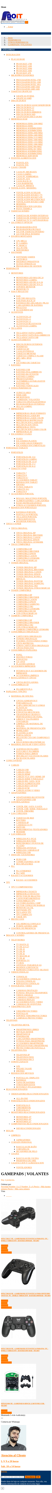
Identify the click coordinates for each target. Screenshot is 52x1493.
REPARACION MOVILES (22, 1073)
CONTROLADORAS (20, 802)
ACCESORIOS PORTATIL (22, 494)
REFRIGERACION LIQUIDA (29, 206)
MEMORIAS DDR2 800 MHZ (29, 146)
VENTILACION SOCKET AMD (30, 202)
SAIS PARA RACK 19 (25, 301)
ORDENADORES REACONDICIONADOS (30, 1094)
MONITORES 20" (24, 1119)
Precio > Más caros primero (19, 1189)
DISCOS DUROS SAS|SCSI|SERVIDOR (33, 105)
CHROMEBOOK (23, 1108)
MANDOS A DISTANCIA (27, 967)
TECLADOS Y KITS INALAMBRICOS (33, 335)
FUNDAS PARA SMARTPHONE (30, 1041)
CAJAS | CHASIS (18, 167)
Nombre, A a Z (15, 1187)
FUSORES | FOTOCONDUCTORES (31, 641)
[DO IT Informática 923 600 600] (14, 20)
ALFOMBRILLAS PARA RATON (30, 381)
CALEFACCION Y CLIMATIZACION (27, 1163)
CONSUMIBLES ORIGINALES (24, 632)
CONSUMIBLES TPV (25, 901)
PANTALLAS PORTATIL (27, 514)
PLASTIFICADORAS (25, 664)
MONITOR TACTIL (24, 908)
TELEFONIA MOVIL (20, 1025)
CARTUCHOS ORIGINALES (29, 636)
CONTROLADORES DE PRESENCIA (32, 933)
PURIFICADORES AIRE (26, 926)
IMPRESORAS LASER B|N (28, 416)
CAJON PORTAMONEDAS (28, 898)
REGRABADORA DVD (26, 227)
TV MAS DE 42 (23, 956)
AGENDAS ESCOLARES (27, 749)
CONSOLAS (21, 977)
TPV (8, 882)
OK (38, 1477)
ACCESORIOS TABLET (26, 480)
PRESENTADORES (24, 379)
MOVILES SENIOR (24, 1032)
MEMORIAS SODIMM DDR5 (29, 128)
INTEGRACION (13, 55)
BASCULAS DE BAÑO (26, 1147)
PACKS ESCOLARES (25, 758)
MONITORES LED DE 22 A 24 (29, 282)
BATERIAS (21, 1080)
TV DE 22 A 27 (22, 947)
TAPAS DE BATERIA (25, 1082)
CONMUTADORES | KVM (28, 862)
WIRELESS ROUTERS (26, 841)
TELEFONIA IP (23, 1055)
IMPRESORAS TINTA (26, 427)
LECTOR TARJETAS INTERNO (30, 232)
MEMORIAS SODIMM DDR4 (29, 130)
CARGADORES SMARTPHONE (30, 1039)
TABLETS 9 (21, 491)
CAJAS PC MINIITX (25, 186)
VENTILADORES (24, 1167)
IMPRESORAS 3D (24, 432)
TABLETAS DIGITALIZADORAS (31, 402)
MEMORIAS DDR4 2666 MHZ (29, 133)
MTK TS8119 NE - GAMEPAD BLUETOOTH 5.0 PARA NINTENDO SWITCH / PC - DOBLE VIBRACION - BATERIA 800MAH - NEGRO (25, 1295)
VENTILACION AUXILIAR (28, 192)
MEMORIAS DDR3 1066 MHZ (29, 144)
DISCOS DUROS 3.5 (25, 110)
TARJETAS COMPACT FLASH (29, 356)
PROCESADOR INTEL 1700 (28, 80)
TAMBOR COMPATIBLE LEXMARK (32, 629)
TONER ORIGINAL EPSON (28, 574)
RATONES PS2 (22, 383)
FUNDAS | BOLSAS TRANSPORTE (32, 993)
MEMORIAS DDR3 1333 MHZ (29, 142)
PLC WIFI (20, 873)
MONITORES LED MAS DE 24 (29, 278)
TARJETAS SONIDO (20, 211)
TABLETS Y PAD (18, 468)
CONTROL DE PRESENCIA (23, 928)
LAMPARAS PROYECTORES (29, 1018)
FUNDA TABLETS (24, 487)
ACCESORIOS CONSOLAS (28, 979)
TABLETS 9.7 (22, 478)
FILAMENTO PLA (24, 689)
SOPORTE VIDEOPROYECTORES (31, 1016)
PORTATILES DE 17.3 (25, 464)
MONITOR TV (22, 289)
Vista (3, 1191)
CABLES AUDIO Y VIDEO (28, 790)
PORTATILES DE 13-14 (26, 461)
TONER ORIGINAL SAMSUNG (30, 583)
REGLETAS (21, 307)
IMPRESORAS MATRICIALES (29, 420)
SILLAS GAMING (24, 406)
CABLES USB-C (23, 772)
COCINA (15, 1154)
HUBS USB (21, 859)
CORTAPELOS (22, 1149)
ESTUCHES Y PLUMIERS (27, 751)
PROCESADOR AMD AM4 (28, 87)
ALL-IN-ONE (22, 1098)
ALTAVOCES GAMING (26, 326)
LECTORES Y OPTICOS (21, 222)
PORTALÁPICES (23, 735)
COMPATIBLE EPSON (26, 553)
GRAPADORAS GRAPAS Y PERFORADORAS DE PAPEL (29, 715)
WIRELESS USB (23, 852)
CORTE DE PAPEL (24, 710)
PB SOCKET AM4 (24, 68)
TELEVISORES (18, 940)
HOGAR (10, 1131)
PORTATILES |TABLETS (17, 448)
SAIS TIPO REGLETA (25, 298)
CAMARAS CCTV (24, 825)
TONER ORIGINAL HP (26, 567)
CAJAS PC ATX (23, 179)
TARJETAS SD (22, 349)
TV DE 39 (20, 951)
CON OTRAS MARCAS (26, 560)
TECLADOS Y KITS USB (27, 337)
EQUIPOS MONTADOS (21, 236)
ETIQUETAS (21, 659)
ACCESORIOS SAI (24, 310)
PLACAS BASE (18, 59)
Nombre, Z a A (27, 1187)
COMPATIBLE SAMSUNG (28, 604)
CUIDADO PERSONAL (21, 1142)
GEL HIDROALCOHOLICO (28, 924)
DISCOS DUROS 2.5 (25, 107)
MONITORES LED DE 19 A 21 (29, 284)
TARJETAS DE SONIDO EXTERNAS (32, 218)
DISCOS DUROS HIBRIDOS (28, 112)
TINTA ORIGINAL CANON (28, 537)
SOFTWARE (16, 252)
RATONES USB (23, 370)
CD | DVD (20, 662)
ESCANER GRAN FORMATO (29, 443)
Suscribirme (30, 1477)
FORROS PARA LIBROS (27, 754)
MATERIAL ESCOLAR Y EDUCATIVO (28, 744)
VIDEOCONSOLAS (20, 972)
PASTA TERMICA (24, 209)
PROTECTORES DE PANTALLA (30, 1048)
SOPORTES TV (23, 960)
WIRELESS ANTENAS (26, 848)
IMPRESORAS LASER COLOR (30, 418)
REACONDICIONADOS (17, 1089)
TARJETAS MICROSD (26, 353)
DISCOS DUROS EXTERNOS (29, 344)
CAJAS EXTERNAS (25, 351)
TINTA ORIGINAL (19, 528)
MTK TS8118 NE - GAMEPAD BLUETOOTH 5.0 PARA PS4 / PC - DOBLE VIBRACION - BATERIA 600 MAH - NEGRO (24, 1350)
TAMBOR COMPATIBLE (22, 616)
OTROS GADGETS (19, 1062)
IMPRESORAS (17, 409)
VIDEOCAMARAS (24, 995)
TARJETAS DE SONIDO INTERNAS (32, 215)
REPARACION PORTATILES (24, 507)
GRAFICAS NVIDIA (25, 96)
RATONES (15, 365)
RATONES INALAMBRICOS (29, 372)
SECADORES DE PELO (26, 1151)
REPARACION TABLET (27, 482)
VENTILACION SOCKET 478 (29, 197)
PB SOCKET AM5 (24, 71)
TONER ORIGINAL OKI (27, 586)
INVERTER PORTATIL (26, 521)
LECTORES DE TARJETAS (28, 363)
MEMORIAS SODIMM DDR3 (29, 153)
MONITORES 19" (24, 1117)
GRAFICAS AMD (24, 98)
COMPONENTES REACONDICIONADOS (29, 1124)
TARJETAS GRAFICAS (21, 91)
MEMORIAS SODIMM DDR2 (29, 151)
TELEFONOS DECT (25, 1059)
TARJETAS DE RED (25, 818)
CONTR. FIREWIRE (25, 811)
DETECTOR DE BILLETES (28, 896)
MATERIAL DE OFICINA (22, 696)
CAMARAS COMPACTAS (27, 997)
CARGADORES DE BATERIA (29, 305)
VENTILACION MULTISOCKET (30, 199)
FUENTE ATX (22, 163)
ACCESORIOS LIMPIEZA (27, 675)
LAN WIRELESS (18, 834)
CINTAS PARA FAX (25, 648)
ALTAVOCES (17, 312)
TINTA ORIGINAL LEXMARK (29, 542)
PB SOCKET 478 (23, 73)
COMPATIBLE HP (24, 549)
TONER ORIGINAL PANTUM (29, 581)
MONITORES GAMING (26, 280)
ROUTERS (21, 820)
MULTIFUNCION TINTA (27, 425)
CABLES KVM (22, 788)
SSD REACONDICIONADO (28, 1128)
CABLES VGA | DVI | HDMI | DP (30, 776)
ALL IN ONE (22, 248)
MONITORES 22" (24, 1121)
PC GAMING (22, 243)
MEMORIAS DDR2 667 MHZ (29, 149)
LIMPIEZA (16, 1135)
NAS (18, 360)
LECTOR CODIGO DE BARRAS (30, 905)
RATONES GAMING (25, 376)
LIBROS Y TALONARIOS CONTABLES (27, 720)
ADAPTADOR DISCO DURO (29, 117)
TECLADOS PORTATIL (26, 517)
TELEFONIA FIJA (19, 1050)
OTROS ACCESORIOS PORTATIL (31, 505)
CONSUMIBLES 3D (20, 685)
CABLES (15, 765)
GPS (18, 1066)
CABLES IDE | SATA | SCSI (28, 781)
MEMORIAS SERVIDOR (27, 156)
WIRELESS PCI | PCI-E (26, 839)
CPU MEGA (21, 241)
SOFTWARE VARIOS (25, 257)
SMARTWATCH (23, 1034)
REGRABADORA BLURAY (28, 229)
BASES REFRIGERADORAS (29, 503)
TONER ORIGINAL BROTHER (30, 570)
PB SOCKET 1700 (24, 64)
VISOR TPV (21, 917)
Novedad (5, 1187)
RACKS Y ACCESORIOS (22, 875)
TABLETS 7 (21, 473)
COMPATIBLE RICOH (26, 611)
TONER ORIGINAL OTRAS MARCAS (33, 588)
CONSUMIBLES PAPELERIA (24, 650)
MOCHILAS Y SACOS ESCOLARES (32, 756)
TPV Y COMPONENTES (22, 887)
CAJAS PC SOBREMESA (27, 176)
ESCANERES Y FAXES (21, 434)
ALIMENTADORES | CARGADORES (32, 501)
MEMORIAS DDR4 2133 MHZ (29, 137)
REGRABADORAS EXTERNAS (30, 404)
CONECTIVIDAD (14, 760)
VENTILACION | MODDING (23, 188)
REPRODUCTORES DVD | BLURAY (32, 970)
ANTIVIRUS (21, 259)
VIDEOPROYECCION (21, 1006)
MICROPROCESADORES (22, 75)
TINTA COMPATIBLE (20, 544)
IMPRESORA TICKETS (26, 891)
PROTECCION (17, 919)
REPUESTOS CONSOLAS (27, 983)
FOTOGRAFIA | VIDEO (21, 986)
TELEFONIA (11, 1020)
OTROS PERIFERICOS (21, 388)
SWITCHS (20, 827)
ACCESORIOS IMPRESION (23, 666)
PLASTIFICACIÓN (24, 733)
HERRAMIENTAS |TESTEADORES (32, 829)
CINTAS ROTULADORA (27, 682)
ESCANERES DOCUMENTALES (30, 445)
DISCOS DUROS (18, 101)
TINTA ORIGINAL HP (26, 533)
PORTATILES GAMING (26, 459)
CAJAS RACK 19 (23, 181)
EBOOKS (20, 484)
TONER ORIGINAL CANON (28, 572)
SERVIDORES (22, 250)
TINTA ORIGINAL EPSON (28, 540)
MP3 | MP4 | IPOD (24, 358)
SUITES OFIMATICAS (26, 264)
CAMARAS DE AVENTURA (28, 1004)
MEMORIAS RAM (19, 119)
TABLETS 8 (21, 475)
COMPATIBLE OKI (24, 606)
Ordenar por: (6, 1184)
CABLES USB (22, 770)
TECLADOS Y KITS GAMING (29, 333)
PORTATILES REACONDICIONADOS (28, 1101)
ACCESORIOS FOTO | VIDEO (29, 1002)
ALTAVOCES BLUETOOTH (28, 324)
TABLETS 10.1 (22, 489)
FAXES (19, 439)
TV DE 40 (20, 958)
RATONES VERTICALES (27, 386)
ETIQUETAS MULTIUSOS (28, 712)
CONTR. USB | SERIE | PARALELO (31, 809)
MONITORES (17, 273)
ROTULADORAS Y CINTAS (23, 678)
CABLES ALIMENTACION (28, 783)
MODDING (21, 204)
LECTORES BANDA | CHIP (28, 903)
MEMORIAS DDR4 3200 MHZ (29, 124)
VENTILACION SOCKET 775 (29, 195)
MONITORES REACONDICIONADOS (28, 1112)
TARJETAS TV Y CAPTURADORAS (32, 220)
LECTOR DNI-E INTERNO (28, 234)
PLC (13, 866)
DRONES (20, 1071)
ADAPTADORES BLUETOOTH (30, 797)
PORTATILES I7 (23, 1110)
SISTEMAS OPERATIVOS (27, 261)
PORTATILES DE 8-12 (25, 466)
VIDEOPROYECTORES (26, 1011)
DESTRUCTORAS (24, 657)
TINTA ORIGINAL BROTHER (29, 535)
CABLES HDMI (23, 774)
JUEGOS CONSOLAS (25, 981)
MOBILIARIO (22, 731)
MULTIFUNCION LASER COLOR (31, 429)
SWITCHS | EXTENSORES (23, 855)
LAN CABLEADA (19, 813)
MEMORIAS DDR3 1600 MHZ (29, 140)
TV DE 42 (20, 954)
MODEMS (20, 832)
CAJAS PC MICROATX (26, 172)
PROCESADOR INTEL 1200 (28, 82)
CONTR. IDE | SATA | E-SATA (29, 806)
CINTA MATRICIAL (25, 643)
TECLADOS (16, 328)
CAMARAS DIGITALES (26, 990)
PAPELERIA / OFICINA (16, 691)
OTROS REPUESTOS (25, 519)
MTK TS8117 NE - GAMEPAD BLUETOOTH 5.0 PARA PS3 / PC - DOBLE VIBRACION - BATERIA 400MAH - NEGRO (24, 1240)
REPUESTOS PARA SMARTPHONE (32, 1046)
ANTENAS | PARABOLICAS (29, 965)
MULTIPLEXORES (24, 864)
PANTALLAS (22, 1013)
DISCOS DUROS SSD (25, 114)
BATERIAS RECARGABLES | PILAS (32, 303)
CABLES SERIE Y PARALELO (29, 779)
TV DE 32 (20, 949)
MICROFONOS (23, 397)
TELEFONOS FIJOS (25, 1057)
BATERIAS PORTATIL (26, 512)
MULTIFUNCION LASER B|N (29, 422)
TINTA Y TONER (13, 524)
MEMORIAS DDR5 (24, 126)
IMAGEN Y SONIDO (15, 935)
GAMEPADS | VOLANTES (28, 399)
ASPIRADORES (23, 1140)
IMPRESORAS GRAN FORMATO (31, 413)
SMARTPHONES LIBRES (27, 1029)
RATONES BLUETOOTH (27, 374)
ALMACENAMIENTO (21, 340)
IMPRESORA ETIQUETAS (28, 894)
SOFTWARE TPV (23, 910)
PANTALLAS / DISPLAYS (27, 1078)
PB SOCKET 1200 (24, 66)
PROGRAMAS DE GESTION (29, 266)
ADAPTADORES (18, 793)
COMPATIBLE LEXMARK (28, 558)
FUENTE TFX (22, 165)
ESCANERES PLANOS (26, 441)
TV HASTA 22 (22, 944)
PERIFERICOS (12, 268)
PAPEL (19, 655)
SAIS (18, 296)
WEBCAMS (21, 395)
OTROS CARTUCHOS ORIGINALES (32, 645)
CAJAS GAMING (23, 174)
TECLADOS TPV (23, 912)
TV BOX (20, 963)
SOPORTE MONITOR (25, 287)
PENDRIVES (22, 347)
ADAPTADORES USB (26, 799)
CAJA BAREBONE (24, 183)
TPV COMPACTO (24, 914)
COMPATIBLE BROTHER (27, 551)
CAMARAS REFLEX (25, 1000)
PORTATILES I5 (23, 1105)
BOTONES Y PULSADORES (28, 1087)
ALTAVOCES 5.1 (23, 321)
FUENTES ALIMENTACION (23, 158)
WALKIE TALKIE (24, 1069)
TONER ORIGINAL (20, 563)
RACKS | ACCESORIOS (26, 880)
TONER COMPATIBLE (21, 590)
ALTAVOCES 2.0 (23, 317)
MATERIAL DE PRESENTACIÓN (31, 728)
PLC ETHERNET (23, 871)
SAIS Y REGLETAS (19, 291)
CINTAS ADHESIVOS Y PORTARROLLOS (26, 702)
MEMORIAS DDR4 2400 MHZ (29, 135)
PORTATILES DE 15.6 (25, 457)
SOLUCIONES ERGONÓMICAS (30, 742)
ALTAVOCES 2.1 (23, 319)
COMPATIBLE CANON (26, 556)
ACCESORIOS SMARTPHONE (29, 1043)
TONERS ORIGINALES (26, 639)
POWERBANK (22, 1036)
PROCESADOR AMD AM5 (28, 89)
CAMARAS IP (22, 822)
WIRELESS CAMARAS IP (27, 850)
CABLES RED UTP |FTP (26, 786)
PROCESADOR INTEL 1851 (28, 84)
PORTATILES (17, 452)
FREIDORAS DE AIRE (26, 1160)
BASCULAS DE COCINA (27, 1158)
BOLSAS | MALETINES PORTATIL (31, 498)
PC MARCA (21, 245)
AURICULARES (23, 393)
